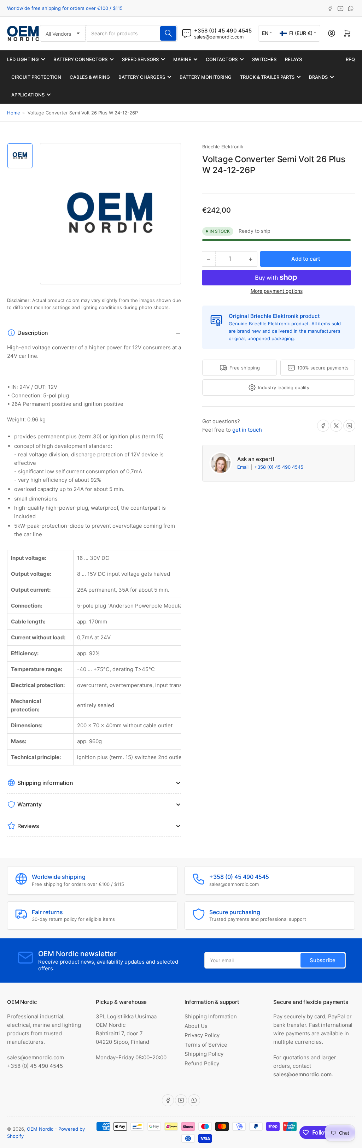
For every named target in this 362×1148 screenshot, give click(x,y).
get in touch (247, 429)
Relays (293, 59)
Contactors (222, 59)
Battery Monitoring (206, 77)
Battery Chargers (141, 77)
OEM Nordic (40, 1129)
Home (13, 113)
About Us (196, 1026)
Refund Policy (202, 1063)
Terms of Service (206, 1044)
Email (243, 467)
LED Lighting (23, 59)
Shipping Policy (204, 1054)
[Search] (168, 33)
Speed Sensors (140, 59)
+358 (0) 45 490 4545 (278, 467)
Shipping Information (211, 1016)
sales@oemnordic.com (219, 37)
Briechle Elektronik (222, 146)
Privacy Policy (202, 1035)
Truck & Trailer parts (267, 77)
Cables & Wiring (90, 77)
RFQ (350, 59)
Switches (264, 59)
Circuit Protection (36, 77)
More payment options (277, 291)
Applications (28, 94)
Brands (318, 77)
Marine (182, 59)
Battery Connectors (80, 59)
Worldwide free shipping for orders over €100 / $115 (65, 8)
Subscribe (322, 960)
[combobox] (132, 33)
